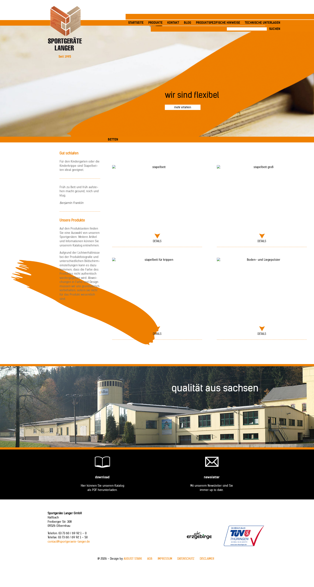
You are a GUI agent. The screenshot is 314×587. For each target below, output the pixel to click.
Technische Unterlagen (262, 23)
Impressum (165, 559)
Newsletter (212, 477)
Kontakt (173, 23)
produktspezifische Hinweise (218, 23)
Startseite (136, 23)
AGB (149, 559)
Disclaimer (207, 559)
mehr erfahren (182, 107)
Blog (187, 23)
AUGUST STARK (133, 559)
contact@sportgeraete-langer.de (69, 541)
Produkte (155, 23)
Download (102, 477)
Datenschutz (185, 559)
